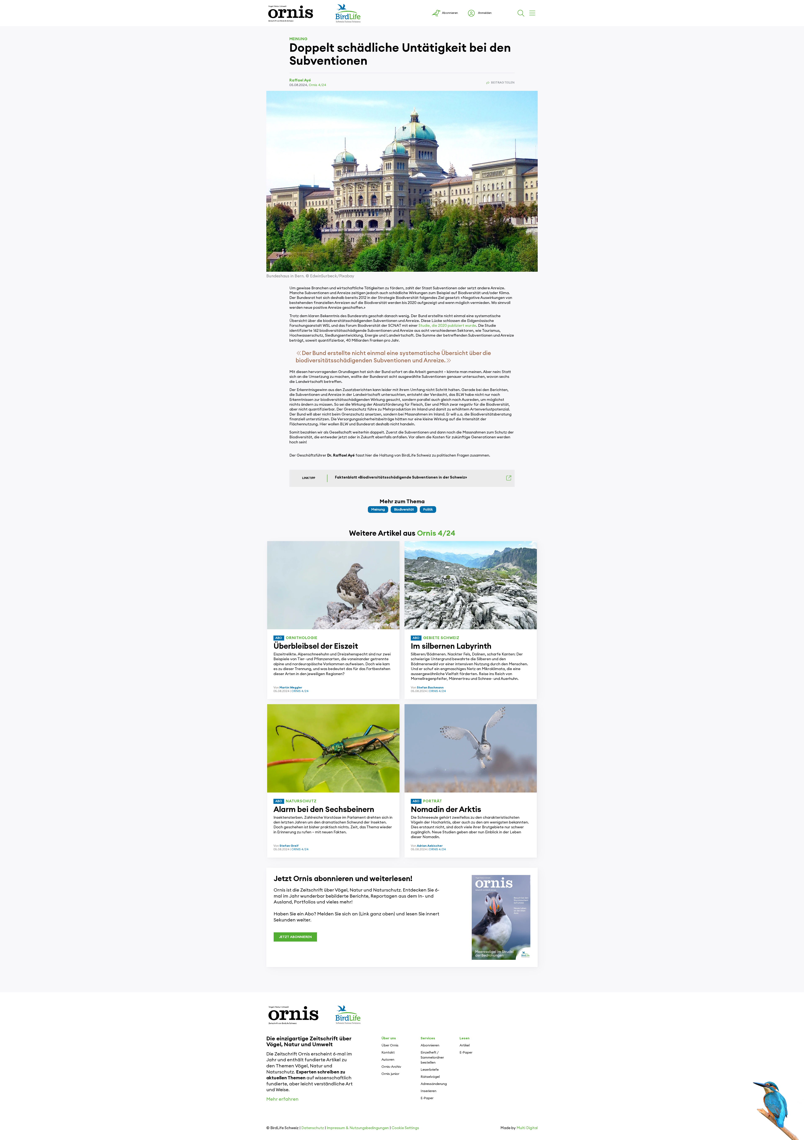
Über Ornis (389, 1045)
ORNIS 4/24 (300, 691)
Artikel (465, 1045)
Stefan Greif (289, 845)
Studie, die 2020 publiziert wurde (447, 325)
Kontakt (388, 1052)
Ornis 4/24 (317, 85)
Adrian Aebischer (430, 845)
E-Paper (427, 1098)
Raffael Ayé (300, 80)
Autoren (387, 1059)
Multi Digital (527, 1128)
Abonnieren (430, 1045)
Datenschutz (312, 1128)
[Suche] (522, 13)
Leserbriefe (430, 1069)
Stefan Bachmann (430, 687)
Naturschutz (301, 801)
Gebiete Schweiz (441, 638)
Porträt (432, 801)
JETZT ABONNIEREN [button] (295, 937)
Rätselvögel (430, 1076)
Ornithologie (301, 638)
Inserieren (428, 1091)
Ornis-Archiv (391, 1066)
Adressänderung (434, 1084)
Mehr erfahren (282, 1099)
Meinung (298, 39)
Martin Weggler (291, 687)
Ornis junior (390, 1074)
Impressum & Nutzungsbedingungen (358, 1128)
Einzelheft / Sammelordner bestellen (432, 1057)
